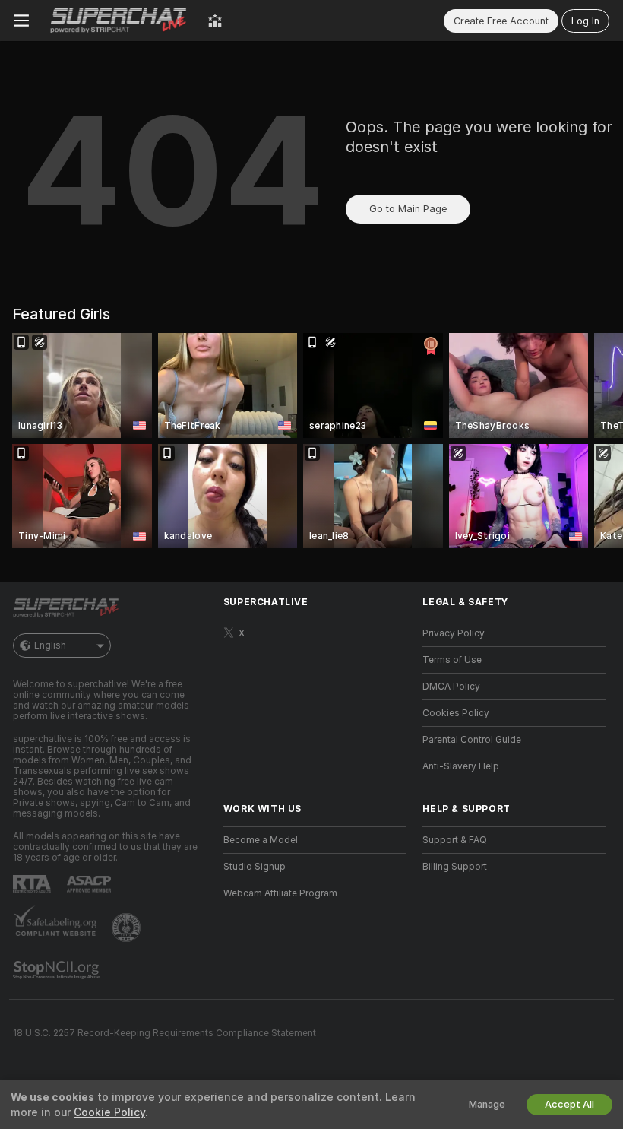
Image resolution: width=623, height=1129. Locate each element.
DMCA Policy (451, 686)
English (50, 645)
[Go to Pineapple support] (128, 927)
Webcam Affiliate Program (280, 893)
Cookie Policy (109, 1112)
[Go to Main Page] (118, 20)
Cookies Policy (455, 713)
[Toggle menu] (21, 20)
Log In (585, 21)
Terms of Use (452, 660)
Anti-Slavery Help (460, 766)
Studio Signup (254, 866)
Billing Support (454, 866)
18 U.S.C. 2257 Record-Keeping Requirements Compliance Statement (164, 1033)
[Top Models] (215, 20)
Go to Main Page (408, 208)
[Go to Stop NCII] (58, 970)
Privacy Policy (453, 633)
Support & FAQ (454, 840)
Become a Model (260, 840)
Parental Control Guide (471, 739)
